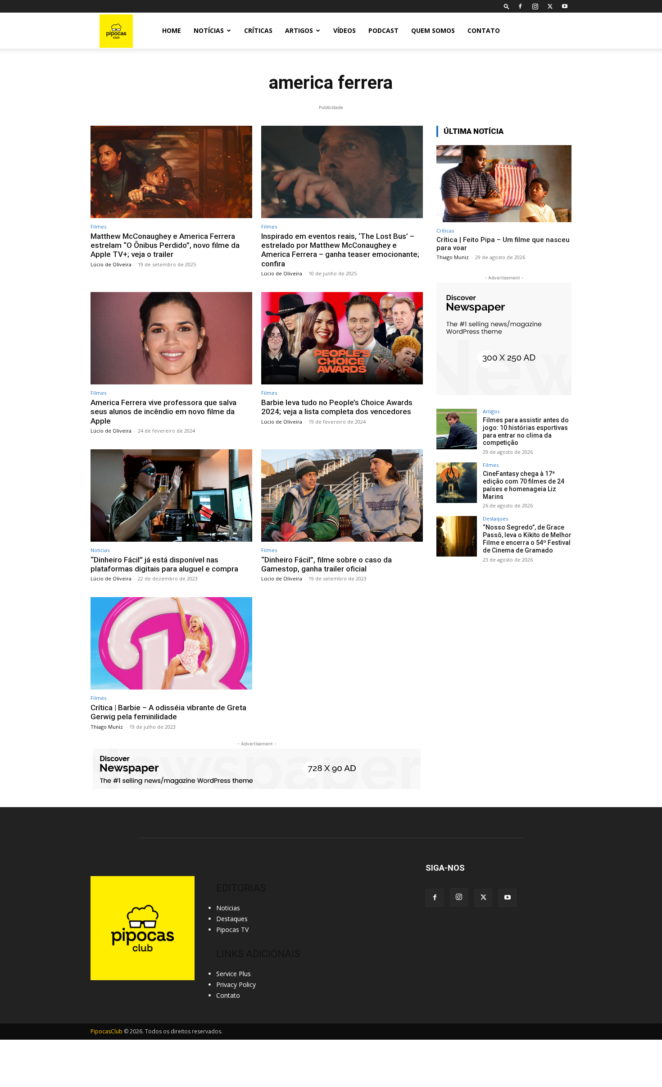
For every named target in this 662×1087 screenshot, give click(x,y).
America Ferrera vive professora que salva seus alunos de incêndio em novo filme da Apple (163, 411)
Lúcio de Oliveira (111, 264)
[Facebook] (520, 6)
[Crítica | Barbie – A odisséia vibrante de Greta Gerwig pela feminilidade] (171, 643)
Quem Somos (433, 30)
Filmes (98, 226)
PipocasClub (106, 1031)
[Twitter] (550, 6)
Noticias (100, 550)
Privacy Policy (236, 984)
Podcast (383, 30)
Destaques (495, 518)
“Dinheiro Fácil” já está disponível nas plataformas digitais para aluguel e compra (164, 564)
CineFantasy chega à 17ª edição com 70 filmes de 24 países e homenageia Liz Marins (523, 485)
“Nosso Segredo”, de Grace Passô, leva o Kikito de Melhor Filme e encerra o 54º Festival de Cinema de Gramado (527, 538)
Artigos (299, 30)
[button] (506, 6)
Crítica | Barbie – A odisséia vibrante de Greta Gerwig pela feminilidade (168, 712)
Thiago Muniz (107, 726)
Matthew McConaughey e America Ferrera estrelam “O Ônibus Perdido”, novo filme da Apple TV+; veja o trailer (165, 245)
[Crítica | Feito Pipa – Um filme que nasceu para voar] (503, 183)
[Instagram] (535, 6)
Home (171, 30)
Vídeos (344, 30)
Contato (483, 30)
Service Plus (233, 973)
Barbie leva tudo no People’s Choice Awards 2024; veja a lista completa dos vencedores (337, 407)
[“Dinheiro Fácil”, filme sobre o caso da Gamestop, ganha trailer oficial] (342, 495)
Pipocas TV (232, 929)
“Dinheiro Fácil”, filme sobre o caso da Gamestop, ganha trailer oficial (326, 564)
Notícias (209, 30)
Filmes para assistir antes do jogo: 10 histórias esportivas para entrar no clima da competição (526, 431)
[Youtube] (564, 6)
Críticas (258, 30)
